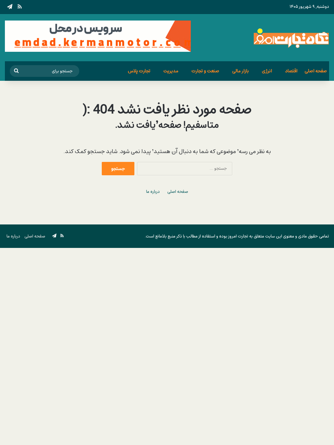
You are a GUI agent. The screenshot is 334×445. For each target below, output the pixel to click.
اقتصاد (291, 70)
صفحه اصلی (316, 70)
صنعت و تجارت (205, 70)
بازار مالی (240, 70)
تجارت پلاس (139, 70)
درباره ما (153, 191)
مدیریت (170, 70)
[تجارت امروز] (291, 37)
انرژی (267, 70)
